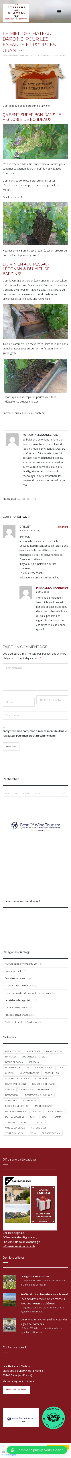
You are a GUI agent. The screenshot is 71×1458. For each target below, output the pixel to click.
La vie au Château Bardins (19, 985)
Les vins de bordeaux (16, 1007)
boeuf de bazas (14, 1062)
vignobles (40, 1122)
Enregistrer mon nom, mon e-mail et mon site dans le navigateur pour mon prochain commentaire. (35, 733)
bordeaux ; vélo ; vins (17, 1068)
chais (62, 1068)
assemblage (33, 1051)
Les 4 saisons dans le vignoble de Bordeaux (28, 993)
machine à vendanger (17, 1106)
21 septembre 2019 (29, 530)
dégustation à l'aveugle (38, 1095)
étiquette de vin (51, 1133)
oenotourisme (55, 1111)
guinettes (11, 1100)
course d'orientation (44, 1084)
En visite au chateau (15, 978)
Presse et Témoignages (17, 1014)
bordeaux (33, 1062)
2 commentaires (59, 56)
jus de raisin (30, 1100)
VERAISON (10, 1122)
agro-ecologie (27, 499)
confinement (42, 1078)
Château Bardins (29, 1073)
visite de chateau (15, 1133)
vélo (33, 1133)
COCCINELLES (52, 1073)
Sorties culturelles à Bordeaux (21, 1022)
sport (45, 1117)
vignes (24, 1122)
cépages (9, 1089)
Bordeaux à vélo (13, 971)
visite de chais (38, 1128)
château (10, 1073)
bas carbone (29, 1057)
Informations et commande (19, 1246)
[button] (37, 1450)
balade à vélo (54, 1051)
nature (37, 1111)
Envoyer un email (16, 1389)
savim (33, 1117)
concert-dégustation (17, 1078)
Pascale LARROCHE (49, 587)
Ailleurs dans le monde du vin (21, 963)
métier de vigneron (16, 1111)
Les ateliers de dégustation (41, 56)
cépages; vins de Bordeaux (34, 1089)
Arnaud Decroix (12, 56)
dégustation (12, 1095)
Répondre (63, 527)
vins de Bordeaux (15, 1128)
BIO (43, 1057)
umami (58, 1117)
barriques (11, 1057)
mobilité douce (43, 1106)
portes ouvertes (14, 1117)
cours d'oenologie (15, 1084)
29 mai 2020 (42, 592)
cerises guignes (44, 1068)
